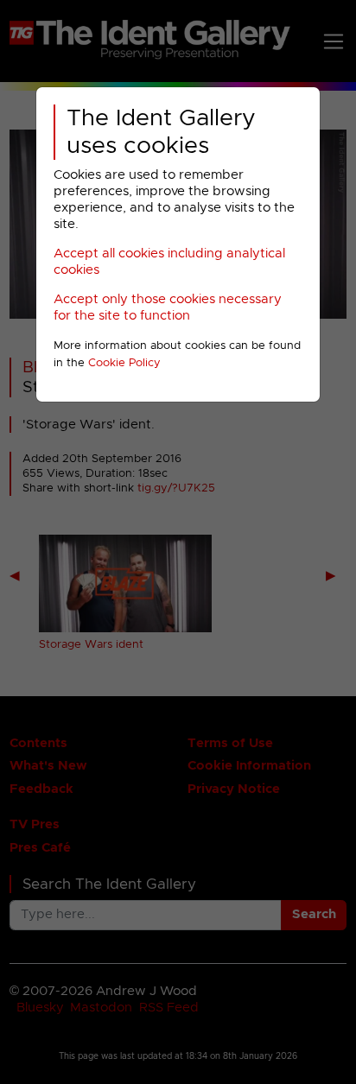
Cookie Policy (124, 363)
